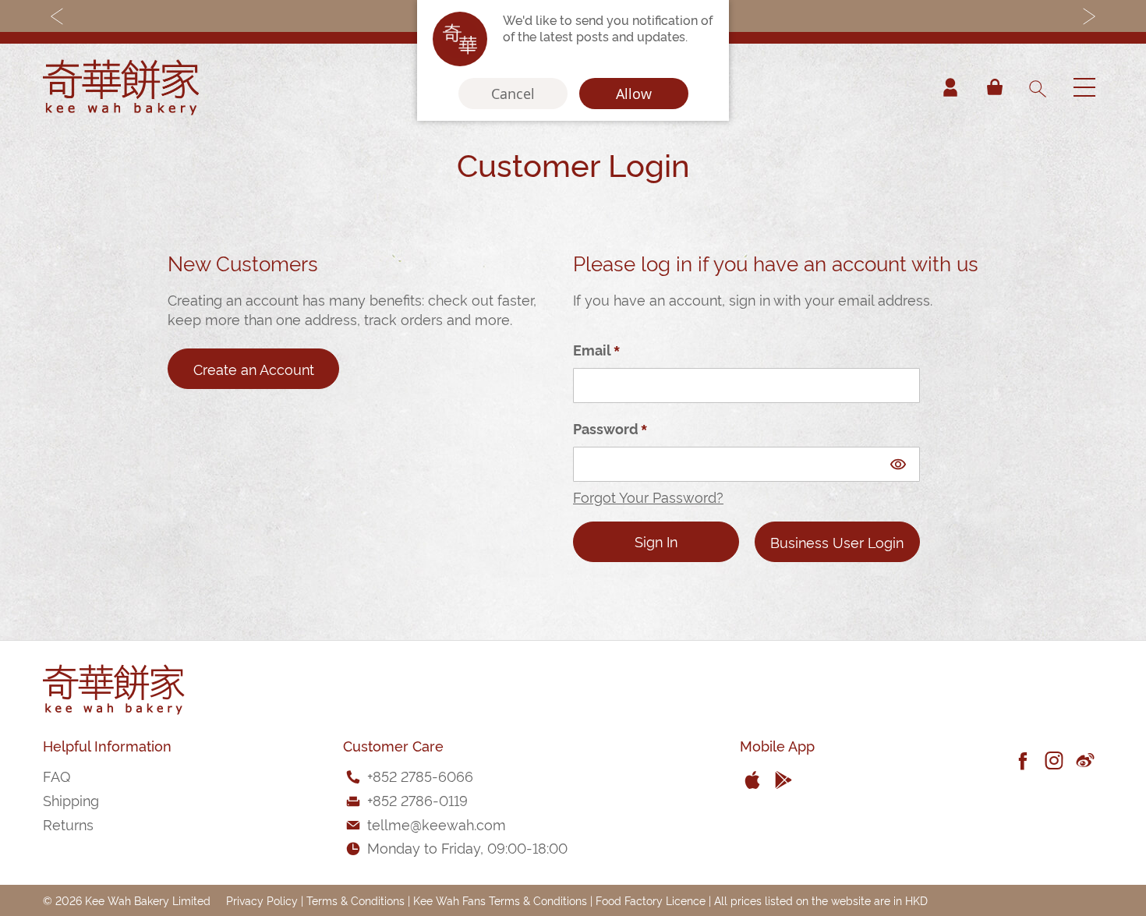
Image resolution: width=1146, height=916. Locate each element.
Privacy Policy (262, 900)
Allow (634, 93)
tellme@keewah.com (436, 823)
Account (950, 87)
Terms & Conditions (355, 900)
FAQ (56, 775)
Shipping (71, 799)
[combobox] (1037, 87)
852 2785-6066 (423, 775)
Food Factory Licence (651, 900)
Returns (68, 823)
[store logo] (121, 87)
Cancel (513, 93)
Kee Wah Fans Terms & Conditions (500, 900)
